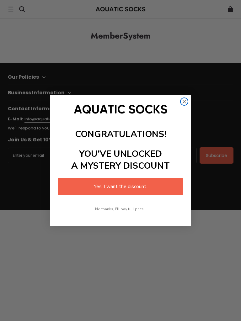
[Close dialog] (184, 101)
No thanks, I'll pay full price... (120, 209)
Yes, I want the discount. (120, 186)
